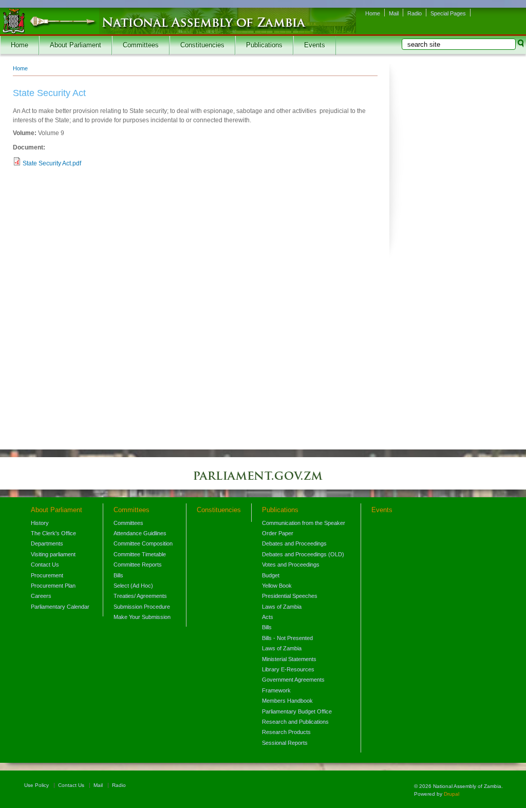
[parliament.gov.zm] (263, 480)
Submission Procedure (142, 607)
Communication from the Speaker (303, 523)
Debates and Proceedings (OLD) (303, 554)
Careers (41, 596)
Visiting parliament (53, 554)
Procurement (47, 575)
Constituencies (202, 45)
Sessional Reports (285, 743)
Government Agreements (293, 680)
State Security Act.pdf (52, 163)
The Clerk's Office (53, 533)
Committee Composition (143, 543)
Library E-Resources (288, 669)
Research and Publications (295, 722)
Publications (264, 45)
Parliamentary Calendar (60, 607)
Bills (118, 575)
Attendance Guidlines (140, 533)
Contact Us (45, 564)
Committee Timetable (140, 554)
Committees (141, 45)
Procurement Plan (53, 585)
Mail (394, 13)
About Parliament (75, 45)
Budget (270, 575)
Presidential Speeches (289, 596)
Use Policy (36, 785)
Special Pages (448, 13)
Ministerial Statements (289, 659)
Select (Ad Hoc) (133, 585)
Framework (276, 690)
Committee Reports (138, 564)
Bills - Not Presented (287, 638)
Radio (414, 13)
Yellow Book (277, 585)
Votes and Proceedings (291, 564)
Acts (267, 617)
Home (372, 13)
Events (314, 45)
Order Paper (277, 533)
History (40, 523)
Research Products (286, 732)
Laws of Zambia (282, 607)
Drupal (451, 794)
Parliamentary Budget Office (297, 711)
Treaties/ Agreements (140, 596)
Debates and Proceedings (294, 543)
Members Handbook (287, 701)
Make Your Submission (142, 617)
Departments (47, 543)
